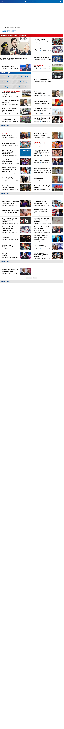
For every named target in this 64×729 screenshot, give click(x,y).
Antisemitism (6, 77)
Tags (13, 27)
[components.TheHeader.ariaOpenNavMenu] (10, 1)
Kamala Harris (6, 82)
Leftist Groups (23, 82)
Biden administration (23, 77)
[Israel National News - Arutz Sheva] (32, 1)
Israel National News (6, 27)
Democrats (23, 87)
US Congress (6, 87)
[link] (15, 50)
